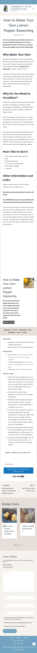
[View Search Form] (33, 2)
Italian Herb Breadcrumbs (27, 528)
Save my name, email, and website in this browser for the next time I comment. (19, 618)
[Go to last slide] (4, 526)
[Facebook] (21, 643)
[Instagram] (18, 643)
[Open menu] (33, 8)
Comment (7, 573)
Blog (26, 637)
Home (11, 637)
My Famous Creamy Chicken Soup (28, 488)
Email (5, 605)
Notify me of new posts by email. (14, 626)
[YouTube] (15, 643)
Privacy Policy (18, 640)
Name (5, 597)
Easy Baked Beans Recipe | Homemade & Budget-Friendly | (9, 489)
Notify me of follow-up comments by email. (18, 622)
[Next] (33, 526)
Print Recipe (9, 322)
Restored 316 (19, 649)
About (18, 637)
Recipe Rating (7, 565)
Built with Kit (18, 476)
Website (6, 613)
